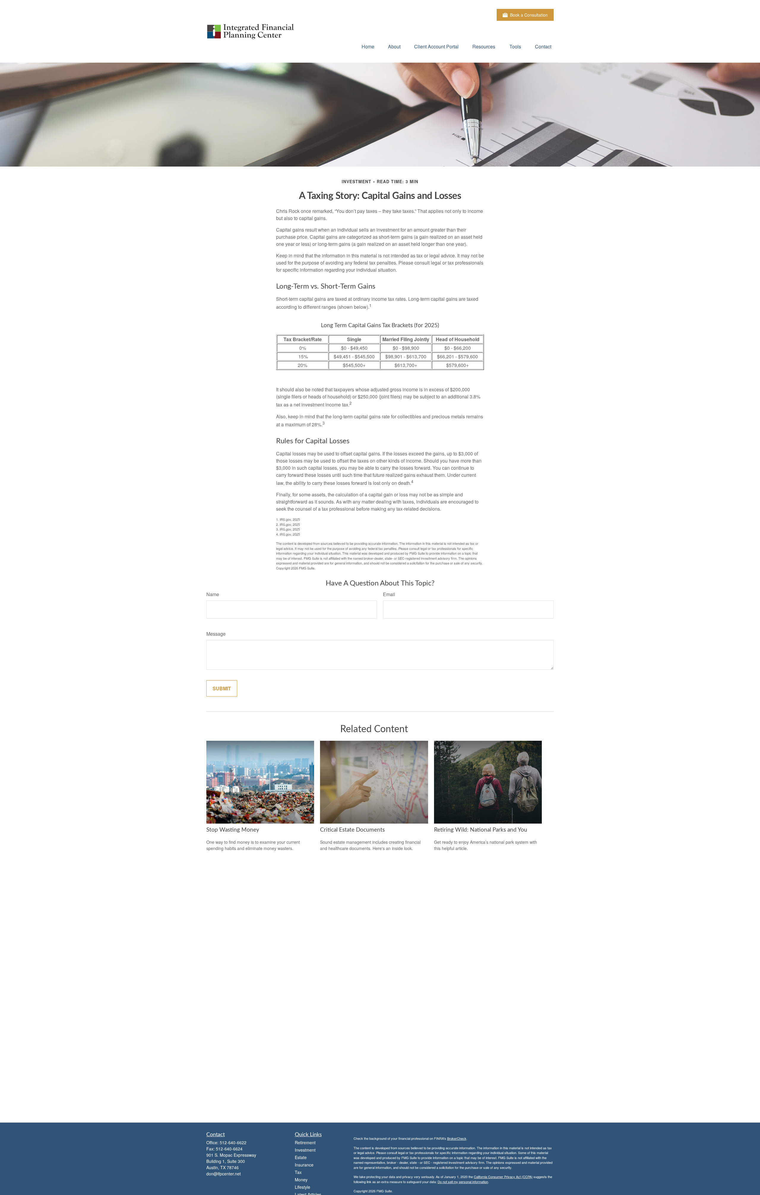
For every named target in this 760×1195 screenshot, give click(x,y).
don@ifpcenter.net (223, 1174)
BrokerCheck (456, 1138)
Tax (298, 1172)
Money (301, 1180)
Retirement (305, 1142)
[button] (368, 46)
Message (216, 633)
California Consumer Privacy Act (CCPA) (503, 1176)
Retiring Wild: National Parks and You (480, 830)
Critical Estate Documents (352, 830)
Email (389, 594)
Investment (305, 1150)
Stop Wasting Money (232, 830)
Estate (301, 1157)
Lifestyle (302, 1187)
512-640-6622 (233, 1142)
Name (212, 594)
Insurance (304, 1165)
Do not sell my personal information (463, 1181)
